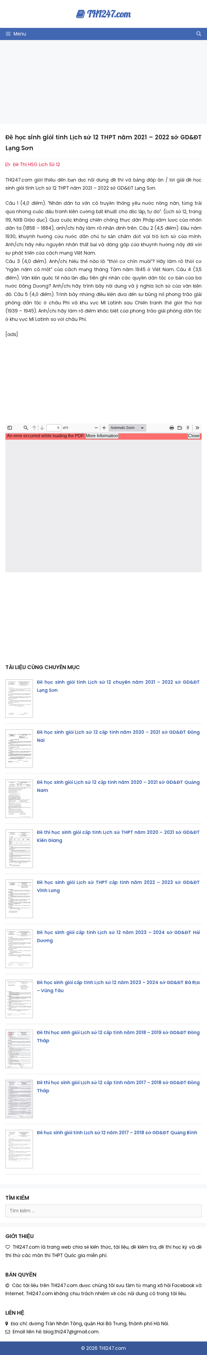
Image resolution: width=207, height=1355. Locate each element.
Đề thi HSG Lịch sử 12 (36, 164)
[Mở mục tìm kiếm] (198, 34)
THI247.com (109, 14)
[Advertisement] (103, 82)
